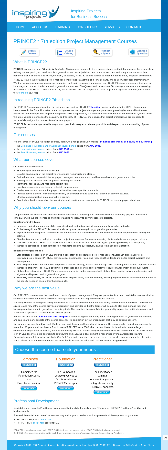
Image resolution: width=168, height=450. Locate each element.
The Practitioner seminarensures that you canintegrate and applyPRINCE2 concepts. (102, 379)
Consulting (86, 27)
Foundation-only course (33, 149)
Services (112, 27)
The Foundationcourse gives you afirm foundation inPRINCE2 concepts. (65, 378)
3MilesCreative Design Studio (140, 445)
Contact (134, 27)
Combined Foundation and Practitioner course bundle (48, 145)
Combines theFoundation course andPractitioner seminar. (29, 378)
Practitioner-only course (33, 152)
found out (23, 92)
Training (62, 27)
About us (40, 27)
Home (20, 27)
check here (46, 419)
